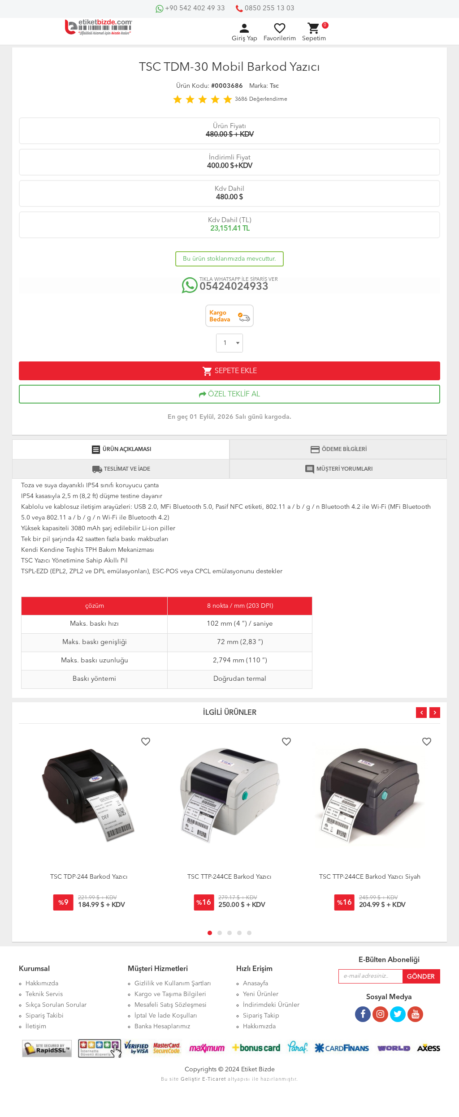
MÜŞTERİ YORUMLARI (338, 469)
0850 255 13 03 (268, 8)
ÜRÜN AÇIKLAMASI (121, 449)
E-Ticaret (214, 1079)
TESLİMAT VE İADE (121, 469)
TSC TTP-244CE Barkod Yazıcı (229, 877)
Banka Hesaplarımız (162, 1026)
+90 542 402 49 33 (194, 8)
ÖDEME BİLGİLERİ (338, 449)
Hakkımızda (259, 1026)
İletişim (36, 1026)
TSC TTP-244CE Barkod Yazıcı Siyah (369, 877)
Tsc (274, 86)
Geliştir (190, 1079)
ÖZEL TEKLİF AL (233, 394)
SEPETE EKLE (229, 371)
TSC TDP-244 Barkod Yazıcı (89, 877)
